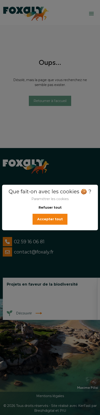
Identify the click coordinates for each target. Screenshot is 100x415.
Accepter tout (50, 219)
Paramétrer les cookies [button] (50, 199)
